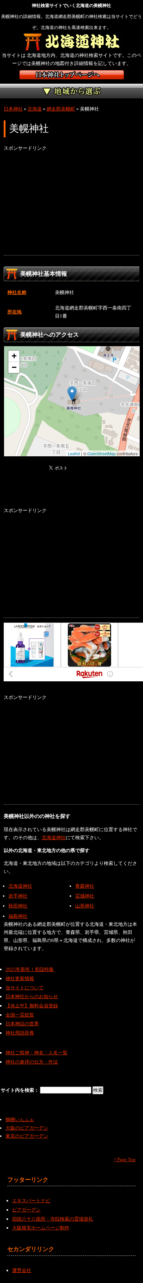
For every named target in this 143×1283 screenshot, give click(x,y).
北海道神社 (54, 837)
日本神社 (13, 109)
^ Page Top (125, 1159)
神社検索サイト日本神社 (71, 74)
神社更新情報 (20, 978)
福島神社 (17, 916)
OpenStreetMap (101, 453)
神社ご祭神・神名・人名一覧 (36, 1052)
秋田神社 (17, 906)
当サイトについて (25, 987)
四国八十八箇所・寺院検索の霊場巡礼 (52, 1219)
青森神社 (84, 886)
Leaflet (74, 453)
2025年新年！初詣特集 (30, 969)
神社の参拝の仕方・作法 (32, 1062)
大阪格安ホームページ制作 (40, 1228)
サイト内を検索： (20, 1090)
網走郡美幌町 (61, 109)
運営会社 (21, 1270)
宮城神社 (84, 896)
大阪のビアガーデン (27, 1128)
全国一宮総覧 (20, 1015)
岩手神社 (17, 896)
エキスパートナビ (31, 1200)
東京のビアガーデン (27, 1136)
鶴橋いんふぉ (20, 1119)
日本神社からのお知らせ (32, 996)
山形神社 (84, 906)
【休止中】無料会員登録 (32, 1005)
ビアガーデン (26, 1210)
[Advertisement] (71, 203)
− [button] (14, 367)
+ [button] (14, 355)
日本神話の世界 (22, 1023)
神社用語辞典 (20, 1033)
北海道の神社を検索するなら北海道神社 (71, 42)
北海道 (34, 109)
